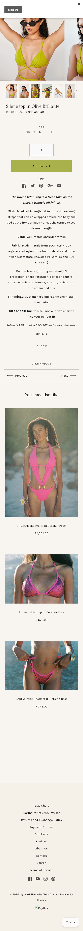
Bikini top (41, 345)
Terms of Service (41, 870)
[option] (11, 91)
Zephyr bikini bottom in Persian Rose (41, 699)
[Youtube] (38, 878)
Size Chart (41, 805)
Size (41, 127)
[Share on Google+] (50, 185)
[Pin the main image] (41, 185)
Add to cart (41, 166)
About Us (41, 848)
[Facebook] (30, 878)
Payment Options (41, 827)
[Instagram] (46, 878)
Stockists (41, 834)
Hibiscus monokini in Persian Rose (41, 525)
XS (28, 132)
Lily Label (25, 894)
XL (52, 132)
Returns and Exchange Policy (41, 820)
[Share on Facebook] (24, 185)
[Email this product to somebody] (59, 185)
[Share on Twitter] (33, 185)
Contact (41, 855)
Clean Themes (51, 894)
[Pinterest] (53, 878)
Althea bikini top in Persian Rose (41, 612)
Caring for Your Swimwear (41, 813)
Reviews (41, 841)
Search (41, 863)
